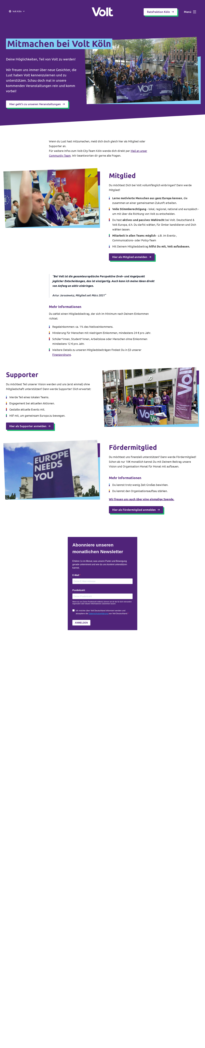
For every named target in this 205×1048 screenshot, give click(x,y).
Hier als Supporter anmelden (27, 426)
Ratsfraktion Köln (158, 11)
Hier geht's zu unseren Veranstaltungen (35, 104)
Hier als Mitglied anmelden (129, 257)
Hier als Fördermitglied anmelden (134, 509)
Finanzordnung (61, 354)
